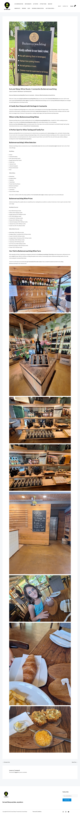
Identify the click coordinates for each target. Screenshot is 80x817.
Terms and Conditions (36, 811)
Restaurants (28, 3)
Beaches (50, 3)
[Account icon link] (77, 6)
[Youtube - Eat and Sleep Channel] (68, 811)
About (59, 6)
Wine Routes (20, 91)
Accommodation (18, 3)
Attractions (43, 3)
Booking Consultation (38, 8)
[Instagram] (65, 811)
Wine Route (17, 8)
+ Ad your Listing (49, 8)
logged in (17, 772)
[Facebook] (63, 811)
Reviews (24, 8)
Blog (29, 8)
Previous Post (6, 762)
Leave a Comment (13, 91)
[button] (54, 8)
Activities (35, 3)
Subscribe (67, 799)
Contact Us (65, 6)
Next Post (74, 762)
